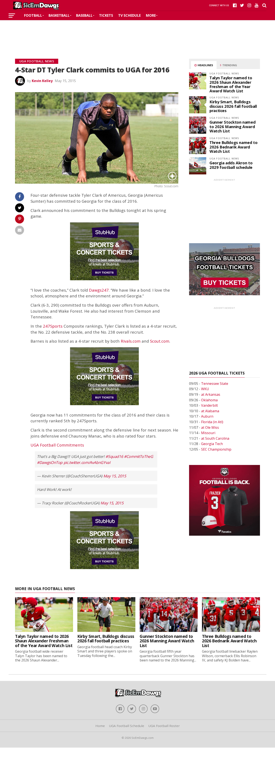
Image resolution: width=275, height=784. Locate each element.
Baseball (84, 15)
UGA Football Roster (164, 726)
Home (100, 726)
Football (33, 15)
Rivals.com (131, 341)
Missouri (208, 432)
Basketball (59, 15)
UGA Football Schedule (126, 726)
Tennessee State (214, 383)
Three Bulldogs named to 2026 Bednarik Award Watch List (233, 147)
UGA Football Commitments (57, 445)
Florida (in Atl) (212, 422)
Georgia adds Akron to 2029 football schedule (230, 165)
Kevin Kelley (42, 80)
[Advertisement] (137, 33)
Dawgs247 (99, 290)
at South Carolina (215, 438)
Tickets (106, 15)
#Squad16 (114, 456)
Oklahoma (209, 400)
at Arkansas (210, 394)
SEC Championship (216, 449)
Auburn (207, 416)
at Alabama (210, 411)
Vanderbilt (209, 405)
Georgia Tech (212, 443)
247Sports (53, 326)
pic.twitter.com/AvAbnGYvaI (87, 462)
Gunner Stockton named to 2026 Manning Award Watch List (232, 126)
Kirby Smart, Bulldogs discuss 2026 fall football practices (233, 106)
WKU (205, 389)
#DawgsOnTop (50, 462)
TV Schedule (129, 15)
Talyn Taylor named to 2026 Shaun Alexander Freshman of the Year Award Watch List (230, 84)
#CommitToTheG (138, 456)
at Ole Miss (210, 427)
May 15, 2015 (114, 475)
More (151, 15)
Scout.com (159, 341)
